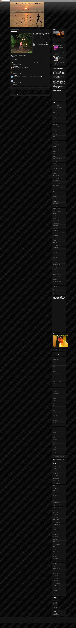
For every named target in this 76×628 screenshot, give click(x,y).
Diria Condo (55, 132)
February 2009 (55, 580)
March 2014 (55, 476)
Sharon (14, 66)
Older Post (48, 88)
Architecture (55, 110)
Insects (54, 173)
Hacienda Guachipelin (56, 158)
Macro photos (55, 193)
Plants (54, 218)
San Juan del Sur (55, 245)
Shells (54, 255)
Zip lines (54, 293)
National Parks (55, 203)
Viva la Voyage (40, 44)
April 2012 (54, 515)
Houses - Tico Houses (56, 168)
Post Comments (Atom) (32, 92)
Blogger (43, 620)
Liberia (54, 191)
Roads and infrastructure (57, 238)
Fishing (54, 146)
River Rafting (55, 237)
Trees (54, 284)
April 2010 (54, 556)
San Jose (54, 242)
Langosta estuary (56, 183)
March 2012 (55, 517)
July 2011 (54, 531)
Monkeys (54, 196)
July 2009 (54, 571)
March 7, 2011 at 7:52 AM (17, 73)
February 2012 (55, 519)
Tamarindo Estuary (56, 274)
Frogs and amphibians (56, 149)
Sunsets (54, 267)
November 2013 (55, 483)
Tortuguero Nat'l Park (56, 281)
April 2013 (54, 495)
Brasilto (54, 119)
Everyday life (55, 144)
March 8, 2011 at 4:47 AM (17, 82)
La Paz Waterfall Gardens (57, 178)
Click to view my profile (56, 349)
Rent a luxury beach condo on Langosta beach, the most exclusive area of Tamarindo (55, 605)
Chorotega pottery (56, 126)
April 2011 (54, 536)
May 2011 (54, 534)
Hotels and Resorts (56, 166)
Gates (54, 151)
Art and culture (55, 114)
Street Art (54, 262)
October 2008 (55, 587)
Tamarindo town (55, 276)
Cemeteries (55, 122)
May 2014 (54, 473)
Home (30, 88)
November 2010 (55, 544)
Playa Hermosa (55, 223)
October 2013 (55, 485)
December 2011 (55, 522)
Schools (54, 252)
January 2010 (55, 561)
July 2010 (54, 551)
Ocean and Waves (56, 208)
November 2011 (55, 524)
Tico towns (54, 277)
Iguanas (54, 171)
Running (54, 240)
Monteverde (55, 198)
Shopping (54, 257)
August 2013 (55, 488)
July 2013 (54, 490)
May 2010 (54, 554)
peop (53, 215)
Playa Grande (55, 221)
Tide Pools (54, 279)
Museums (54, 201)
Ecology (54, 139)
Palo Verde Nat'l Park (56, 211)
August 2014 (55, 468)
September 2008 (55, 588)
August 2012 (55, 509)
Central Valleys (55, 124)
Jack (14, 70)
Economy (54, 141)
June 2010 (54, 553)
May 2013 (54, 493)
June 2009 (54, 573)
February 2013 (55, 498)
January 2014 (55, 480)
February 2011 (55, 539)
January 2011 (55, 541)
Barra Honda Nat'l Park (56, 115)
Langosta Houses (56, 185)
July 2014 (54, 470)
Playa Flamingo (55, 220)
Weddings (54, 291)
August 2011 (55, 529)
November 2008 (55, 585)
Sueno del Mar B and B (56, 264)
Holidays (54, 163)
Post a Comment (14, 84)
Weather (54, 289)
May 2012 (54, 514)
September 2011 (55, 527)
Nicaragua (54, 206)
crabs (54, 129)
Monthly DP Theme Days (57, 199)
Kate (14, 75)
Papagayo (54, 213)
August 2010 (55, 549)
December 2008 (55, 583)
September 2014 (55, 466)
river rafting (55, 233)
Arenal (54, 112)
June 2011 (54, 532)
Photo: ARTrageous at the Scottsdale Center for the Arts (61, 47)
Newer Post (13, 88)
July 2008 (54, 592)
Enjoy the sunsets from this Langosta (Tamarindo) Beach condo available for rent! (59, 40)
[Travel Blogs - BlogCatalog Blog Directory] (59, 460)
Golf (53, 153)
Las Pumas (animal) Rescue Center (59, 188)
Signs (54, 259)
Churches (54, 127)
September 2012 (55, 507)
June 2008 (54, 593)
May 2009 (54, 575)
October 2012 (55, 505)
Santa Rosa (55, 250)
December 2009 (55, 563)
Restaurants (55, 230)
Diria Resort (55, 134)
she (53, 254)
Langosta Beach (55, 180)
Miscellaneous (55, 194)
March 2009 (55, 578)
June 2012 (54, 512)
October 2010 (55, 546)
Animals (54, 109)
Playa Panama (55, 225)
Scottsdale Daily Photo (58, 45)
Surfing (54, 269)
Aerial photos (55, 105)
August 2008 (55, 590)
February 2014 (55, 478)
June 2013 (54, 492)
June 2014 (54, 471)
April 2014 (54, 475)
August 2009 (55, 570)
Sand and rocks (55, 247)
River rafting (55, 235)
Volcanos (54, 286)
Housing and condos (56, 170)
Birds (53, 117)
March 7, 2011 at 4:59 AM (17, 64)
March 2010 (55, 558)
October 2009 (55, 566)
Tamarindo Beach (56, 272)
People (14, 56)
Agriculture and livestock (57, 107)
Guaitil (54, 156)
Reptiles (54, 228)
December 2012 (55, 502)
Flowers (54, 148)
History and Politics (56, 161)
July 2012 (54, 510)
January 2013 (55, 500)
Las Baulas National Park (57, 187)
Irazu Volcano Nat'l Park (57, 175)
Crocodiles (54, 131)
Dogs (54, 136)
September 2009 (55, 568)
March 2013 (55, 497)
